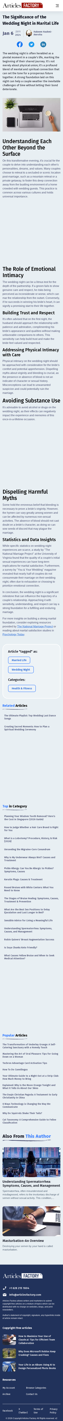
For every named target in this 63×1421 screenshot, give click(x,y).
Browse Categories (36, 1387)
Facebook (8, 1410)
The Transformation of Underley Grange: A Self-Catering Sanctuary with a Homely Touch (29, 1046)
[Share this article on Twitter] (31, 44)
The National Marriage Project (35, 626)
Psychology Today (13, 634)
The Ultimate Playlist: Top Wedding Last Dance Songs (30, 717)
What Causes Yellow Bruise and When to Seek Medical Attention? (29, 957)
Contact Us (31, 1394)
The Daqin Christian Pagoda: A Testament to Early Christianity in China (30, 1096)
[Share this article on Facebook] (20, 44)
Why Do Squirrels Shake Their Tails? (22, 1113)
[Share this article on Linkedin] (43, 44)
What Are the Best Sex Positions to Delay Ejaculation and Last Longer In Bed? (27, 911)
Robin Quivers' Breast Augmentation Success (29, 939)
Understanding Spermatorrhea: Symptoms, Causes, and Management (28, 930)
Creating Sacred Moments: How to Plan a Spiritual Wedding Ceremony (26, 728)
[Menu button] (57, 5)
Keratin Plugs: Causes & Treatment (23, 879)
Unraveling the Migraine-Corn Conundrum (27, 849)
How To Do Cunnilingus (15, 1069)
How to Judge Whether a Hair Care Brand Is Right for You (31, 829)
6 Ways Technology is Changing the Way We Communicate (26, 1105)
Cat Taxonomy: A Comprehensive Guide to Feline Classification (29, 1121)
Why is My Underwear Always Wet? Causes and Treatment (29, 859)
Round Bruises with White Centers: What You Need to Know (28, 889)
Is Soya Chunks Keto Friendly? (20, 947)
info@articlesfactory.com (25, 1294)
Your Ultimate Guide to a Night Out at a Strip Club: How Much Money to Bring (31, 1077)
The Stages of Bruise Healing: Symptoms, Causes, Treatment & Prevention (31, 900)
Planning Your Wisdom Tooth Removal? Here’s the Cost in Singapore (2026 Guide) (29, 818)
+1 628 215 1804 (19, 1288)
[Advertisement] (31, 232)
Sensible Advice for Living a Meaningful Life (28, 920)
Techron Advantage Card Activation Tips (25, 1063)
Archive (6, 1394)
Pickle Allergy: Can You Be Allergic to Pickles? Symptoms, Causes (29, 870)
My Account (9, 1387)
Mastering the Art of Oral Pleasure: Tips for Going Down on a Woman (30, 1055)
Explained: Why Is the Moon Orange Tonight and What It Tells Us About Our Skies (29, 1087)
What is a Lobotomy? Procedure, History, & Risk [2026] (30, 840)
